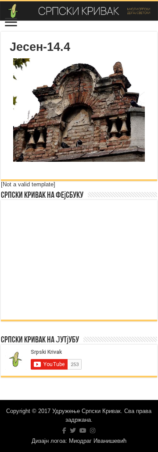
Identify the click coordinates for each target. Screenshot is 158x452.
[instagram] (92, 430)
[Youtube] (83, 430)
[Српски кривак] (79, 11)
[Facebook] (64, 430)
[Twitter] (73, 430)
